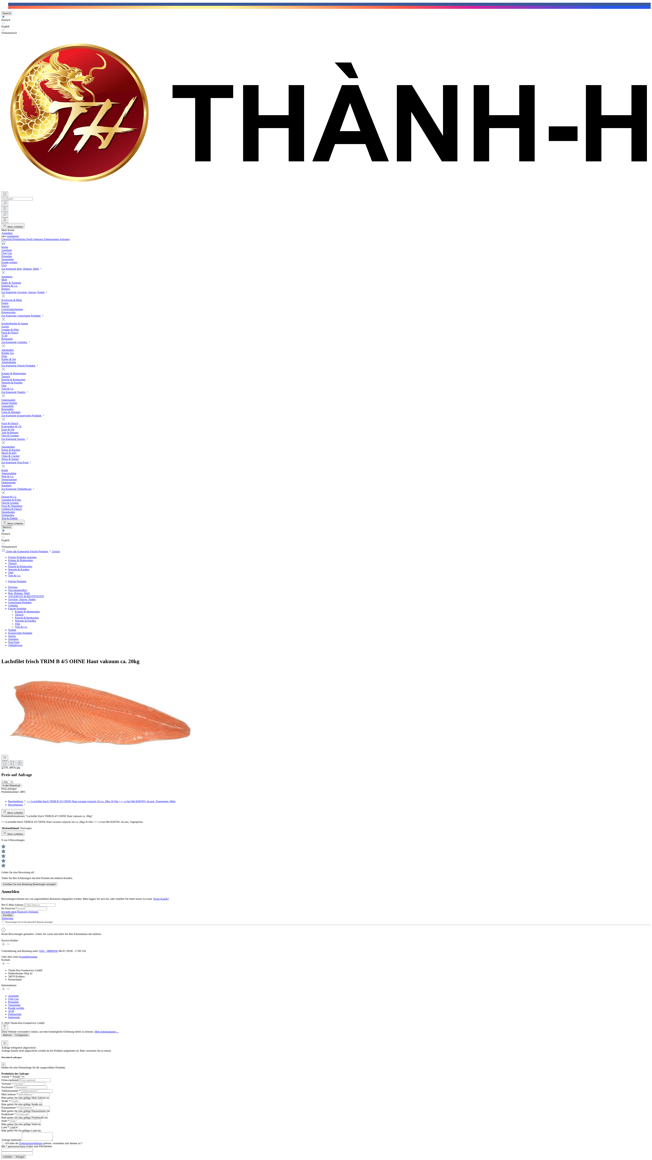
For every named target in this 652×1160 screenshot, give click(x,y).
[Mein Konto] (4, 220)
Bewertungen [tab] (15, 804)
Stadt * (5, 1120)
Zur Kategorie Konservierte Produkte (21, 415)
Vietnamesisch (9, 32)
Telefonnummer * (10, 1090)
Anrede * (6, 1076)
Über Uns (13, 998)
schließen (7, 1157)
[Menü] (4, 194)
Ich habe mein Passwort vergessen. (20, 911)
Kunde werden (16, 1008)
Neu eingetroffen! (17, 590)
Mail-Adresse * (9, 1094)
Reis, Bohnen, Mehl (19, 593)
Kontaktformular (28, 956)
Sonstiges (13, 639)
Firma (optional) (10, 1080)
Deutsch (5, 20)
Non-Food (13, 642)
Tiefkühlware (15, 645)
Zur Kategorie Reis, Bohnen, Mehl (20, 268)
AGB (11, 1011)
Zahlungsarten (51, 239)
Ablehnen (7, 1035)
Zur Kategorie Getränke (14, 342)
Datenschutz (14, 1014)
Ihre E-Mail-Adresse (12, 904)
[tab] (92, 801)
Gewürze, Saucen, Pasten (21, 599)
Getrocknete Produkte (20, 602)
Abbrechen (7, 918)
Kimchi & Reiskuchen (27, 617)
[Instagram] (9, 7)
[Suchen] (4, 203)
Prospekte (13, 1001)
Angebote (13, 995)
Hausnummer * (9, 1107)
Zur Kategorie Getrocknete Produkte (21, 315)
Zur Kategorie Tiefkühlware (16, 489)
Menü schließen (15, 227)
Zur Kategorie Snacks (13, 439)
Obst (17, 623)
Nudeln (12, 629)
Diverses (12, 587)
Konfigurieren (21, 1035)
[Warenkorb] (3, 244)
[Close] (4, 757)
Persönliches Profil (22, 239)
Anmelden (7, 233)
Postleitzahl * (8, 1114)
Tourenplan (14, 1005)
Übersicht (6, 239)
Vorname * (7, 1083)
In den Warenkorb (11, 785)
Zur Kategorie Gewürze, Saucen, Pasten (23, 292)
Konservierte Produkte (20, 633)
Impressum (14, 1017)
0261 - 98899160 (48, 951)
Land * (5, 1127)
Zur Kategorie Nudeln (13, 392)
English (5, 26)
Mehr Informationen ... (107, 1031)
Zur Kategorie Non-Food (15, 462)
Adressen (38, 239)
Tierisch (19, 614)
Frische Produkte (17, 608)
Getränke (13, 605)
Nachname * (8, 1087)
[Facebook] (9, 4)
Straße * (5, 1101)
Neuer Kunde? (161, 898)
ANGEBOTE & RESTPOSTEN (26, 596)
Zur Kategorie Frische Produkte (18, 365)
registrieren (13, 236)
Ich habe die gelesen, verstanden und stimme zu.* (44, 1143)
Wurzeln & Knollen (25, 620)
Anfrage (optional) (11, 1139)
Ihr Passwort (8, 908)
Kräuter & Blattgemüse (27, 611)
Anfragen (64, 239)
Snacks (12, 636)
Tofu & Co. (21, 626)
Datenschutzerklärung (31, 1143)
